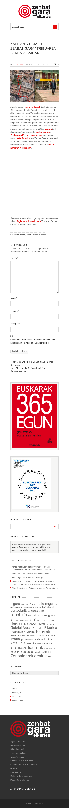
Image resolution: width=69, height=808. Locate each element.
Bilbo (41, 610)
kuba (39, 643)
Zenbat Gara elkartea (19, 780)
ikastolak (24, 635)
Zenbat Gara (17, 700)
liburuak (35, 647)
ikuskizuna (34, 635)
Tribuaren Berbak (31, 106)
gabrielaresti (50, 624)
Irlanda (41, 635)
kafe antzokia (43, 639)
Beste (14, 688)
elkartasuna (24, 620)
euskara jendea (48, 620)
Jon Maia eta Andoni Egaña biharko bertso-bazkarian (32, 363)
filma (14, 623)
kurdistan (47, 643)
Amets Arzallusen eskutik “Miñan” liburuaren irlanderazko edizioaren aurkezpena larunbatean (33, 568)
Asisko (33, 604)
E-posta (14, 310)
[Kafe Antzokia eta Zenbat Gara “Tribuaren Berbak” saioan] (34, 86)
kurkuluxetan (18, 648)
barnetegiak (48, 606)
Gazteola (14, 768)
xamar (47, 651)
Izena (13, 297)
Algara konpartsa (17, 741)
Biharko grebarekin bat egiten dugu (27, 577)
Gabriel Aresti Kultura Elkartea (33, 627)
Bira (29, 615)
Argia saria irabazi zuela (29, 221)
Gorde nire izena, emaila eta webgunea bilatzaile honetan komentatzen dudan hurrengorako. (32, 341)
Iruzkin (14, 257)
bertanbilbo (14, 234)
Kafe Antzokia (23, 138)
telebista (29, 234)
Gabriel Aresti (36, 624)
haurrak (43, 632)
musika (15, 651)
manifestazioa (49, 648)
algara (15, 603)
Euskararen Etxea (19, 135)
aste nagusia (47, 603)
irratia (15, 638)
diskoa (36, 615)
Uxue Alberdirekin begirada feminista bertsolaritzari (27, 369)
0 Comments (43, 64)
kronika (31, 643)
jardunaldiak (27, 639)
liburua (48, 128)
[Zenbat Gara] (34, 16)
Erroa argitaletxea (18, 753)
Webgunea (15, 323)
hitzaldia (14, 635)
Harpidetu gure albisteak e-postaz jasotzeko (31, 544)
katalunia (18, 642)
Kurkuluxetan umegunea (21, 776)
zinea (47, 656)
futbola (22, 624)
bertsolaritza (20, 610)
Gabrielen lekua (22, 631)
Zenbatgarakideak (26, 656)
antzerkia (24, 604)
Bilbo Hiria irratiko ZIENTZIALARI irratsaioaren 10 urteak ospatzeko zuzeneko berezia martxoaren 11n (34, 582)
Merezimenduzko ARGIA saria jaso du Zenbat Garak (35, 588)
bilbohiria (18, 614)
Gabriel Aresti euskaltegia (21, 760)
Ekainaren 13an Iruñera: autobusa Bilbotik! (30, 573)
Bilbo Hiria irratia (17, 749)
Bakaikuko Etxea (32, 606)
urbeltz (37, 652)
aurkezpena (16, 606)
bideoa (22, 234)
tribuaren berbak (39, 234)
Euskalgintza (17, 692)
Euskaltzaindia (43, 131)
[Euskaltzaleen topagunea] (34, 446)
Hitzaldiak (16, 696)
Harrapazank (36, 135)
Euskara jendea (17, 756)
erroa (35, 619)
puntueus (27, 651)
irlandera (50, 635)
